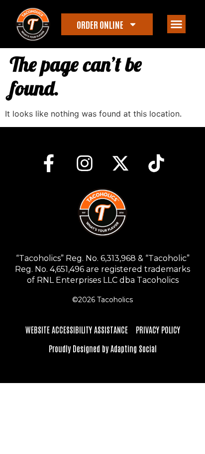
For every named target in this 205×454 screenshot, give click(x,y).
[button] (176, 24)
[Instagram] (85, 163)
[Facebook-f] (49, 163)
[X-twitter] (120, 163)
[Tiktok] (156, 163)
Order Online (100, 24)
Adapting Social (133, 348)
